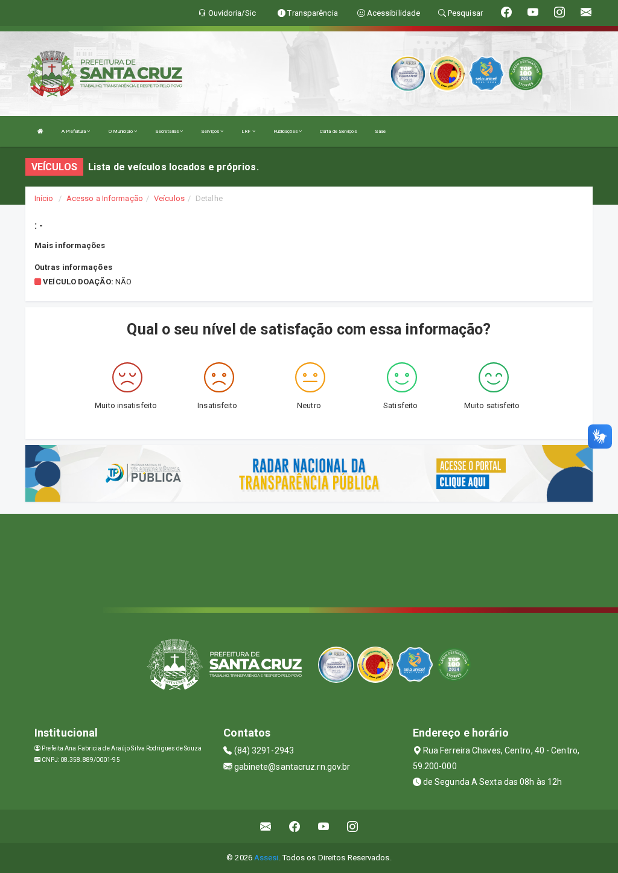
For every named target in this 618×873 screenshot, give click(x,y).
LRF (246, 131)
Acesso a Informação (104, 198)
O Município (121, 131)
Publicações (286, 131)
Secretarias (167, 131)
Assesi (266, 857)
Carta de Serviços (338, 131)
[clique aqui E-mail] (265, 826)
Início (44, 198)
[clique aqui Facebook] (294, 826)
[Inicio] (40, 131)
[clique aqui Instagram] (352, 826)
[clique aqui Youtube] (323, 826)
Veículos (169, 198)
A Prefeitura (74, 131)
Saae (380, 131)
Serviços (210, 131)
